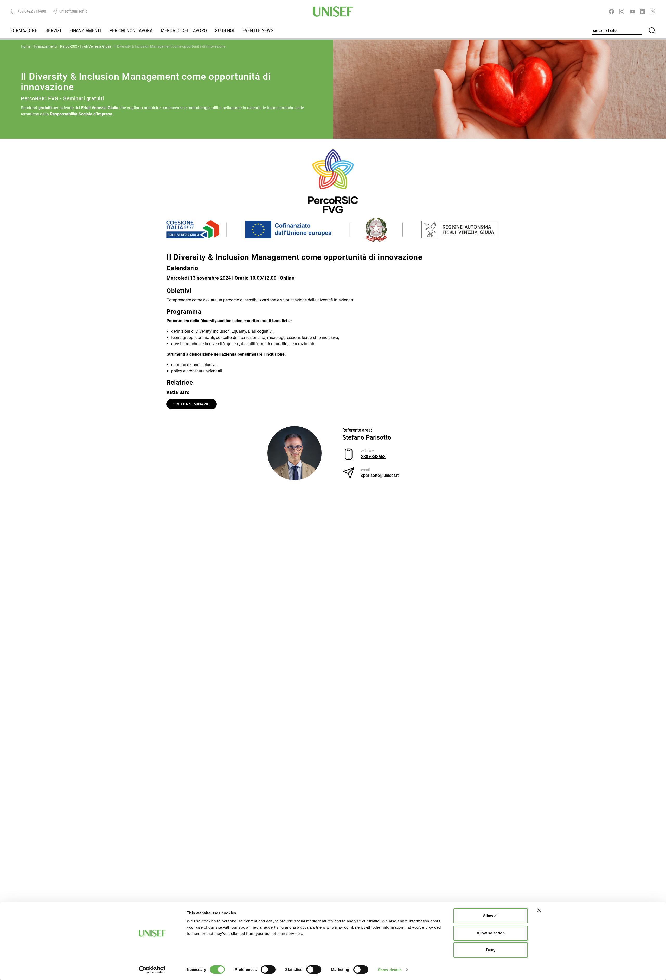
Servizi (53, 30)
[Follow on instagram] (621, 11)
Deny (490, 950)
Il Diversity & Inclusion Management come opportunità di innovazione (169, 46)
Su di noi (224, 30)
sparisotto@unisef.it (380, 475)
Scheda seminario (191, 404)
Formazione (23, 30)
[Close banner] (539, 910)
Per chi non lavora (131, 30)
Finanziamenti (85, 30)
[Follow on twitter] (653, 11)
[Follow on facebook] (611, 11)
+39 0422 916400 (31, 11)
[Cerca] (652, 31)
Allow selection (491, 933)
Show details (389, 969)
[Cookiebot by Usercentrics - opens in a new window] (152, 970)
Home (25, 46)
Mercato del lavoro (184, 30)
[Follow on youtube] (632, 11)
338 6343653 (373, 456)
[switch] (268, 969)
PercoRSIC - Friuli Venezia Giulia (85, 46)
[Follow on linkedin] (642, 11)
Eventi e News (257, 30)
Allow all (491, 916)
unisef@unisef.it (73, 11)
